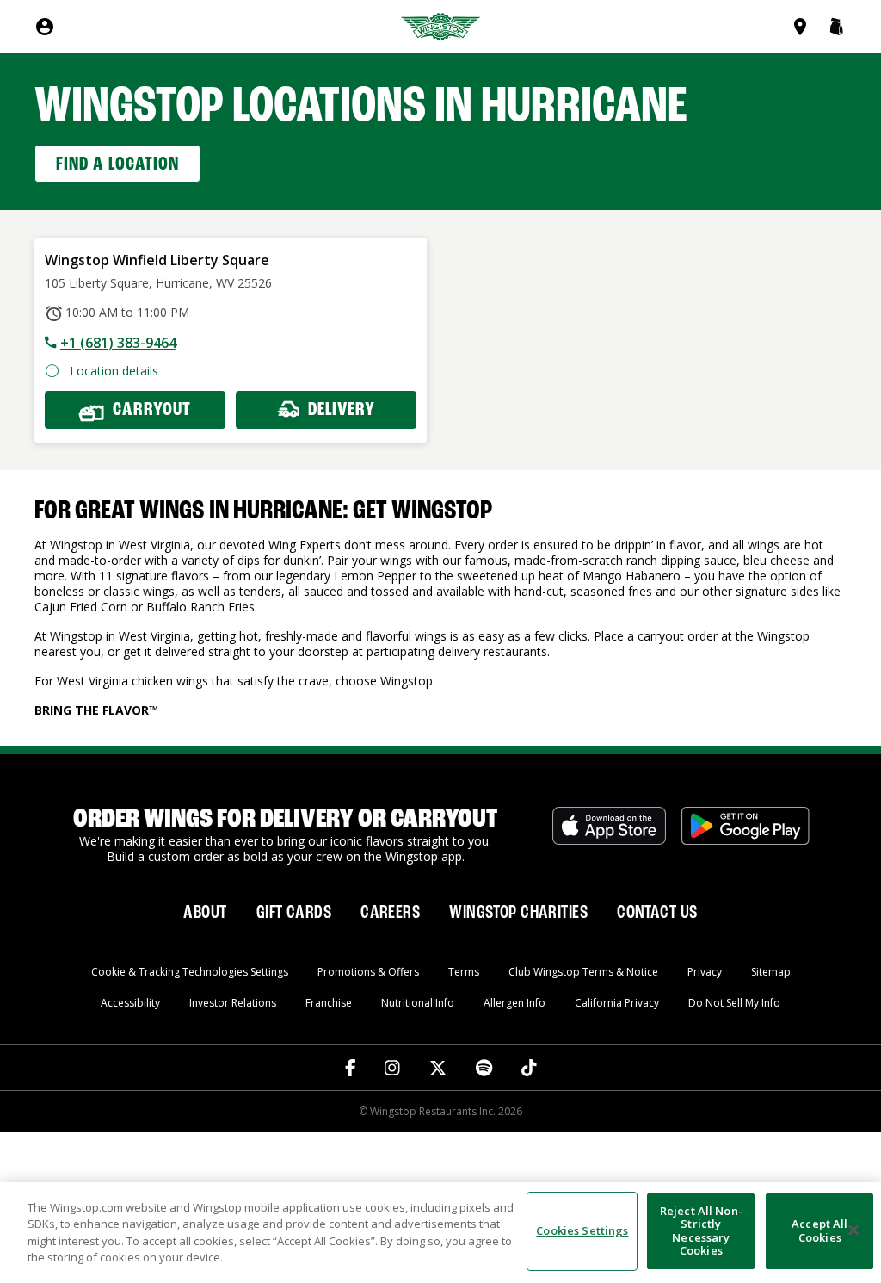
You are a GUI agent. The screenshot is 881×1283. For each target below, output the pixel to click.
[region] (440, 1232)
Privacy (704, 971)
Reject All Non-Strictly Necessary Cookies (701, 1231)
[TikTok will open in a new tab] (529, 1068)
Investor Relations (232, 1002)
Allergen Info (514, 1002)
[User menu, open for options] (44, 26)
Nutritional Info (417, 1002)
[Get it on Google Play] (745, 835)
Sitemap (771, 971)
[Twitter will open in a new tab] (438, 1068)
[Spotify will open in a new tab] (484, 1068)
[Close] (853, 1230)
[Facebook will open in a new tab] (350, 1068)
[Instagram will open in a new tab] (392, 1068)
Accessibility (130, 1002)
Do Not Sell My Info (734, 1002)
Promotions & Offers (368, 971)
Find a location (117, 164)
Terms (463, 971)
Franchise (328, 1002)
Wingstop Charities (518, 912)
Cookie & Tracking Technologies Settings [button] (189, 971)
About (204, 912)
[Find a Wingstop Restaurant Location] (803, 26)
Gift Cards (293, 912)
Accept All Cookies (819, 1230)
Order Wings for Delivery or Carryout (285, 820)
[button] (836, 26)
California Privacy (617, 1002)
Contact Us (657, 912)
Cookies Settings (582, 1230)
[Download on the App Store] (609, 835)
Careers (390, 912)
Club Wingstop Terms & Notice (583, 971)
